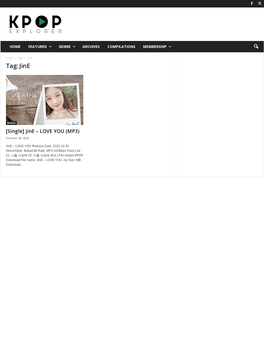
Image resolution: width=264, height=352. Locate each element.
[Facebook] (252, 3)
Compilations (121, 46)
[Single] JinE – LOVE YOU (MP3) (42, 131)
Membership (155, 46)
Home (15, 46)
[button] (256, 46)
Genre (65, 46)
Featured (37, 46)
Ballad (11, 123)
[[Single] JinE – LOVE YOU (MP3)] (44, 100)
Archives (91, 46)
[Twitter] (260, 3)
